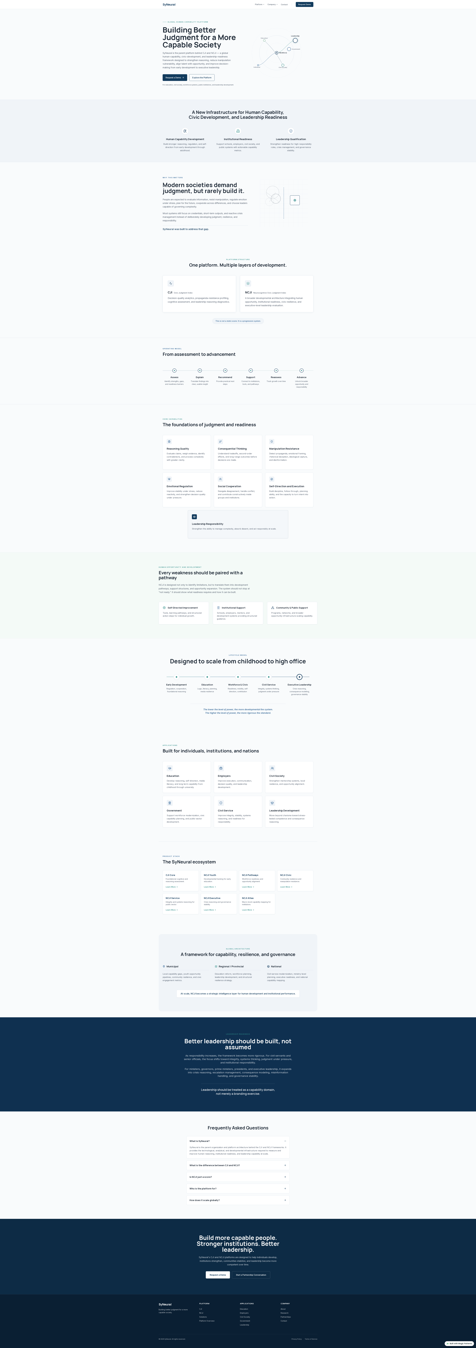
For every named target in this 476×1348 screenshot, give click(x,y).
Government (245, 1321)
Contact (284, 4)
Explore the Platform (201, 77)
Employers (244, 1313)
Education (244, 1309)
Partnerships (286, 1317)
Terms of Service (311, 1339)
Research (284, 1313)
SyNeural (169, 4)
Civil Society (245, 1317)
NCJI (201, 1313)
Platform (258, 4)
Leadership (244, 1325)
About (283, 1309)
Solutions (203, 1317)
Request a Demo (173, 77)
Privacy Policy (297, 1339)
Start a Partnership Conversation (251, 1275)
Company (272, 4)
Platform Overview (206, 1321)
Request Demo (304, 4)
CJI (200, 1309)
